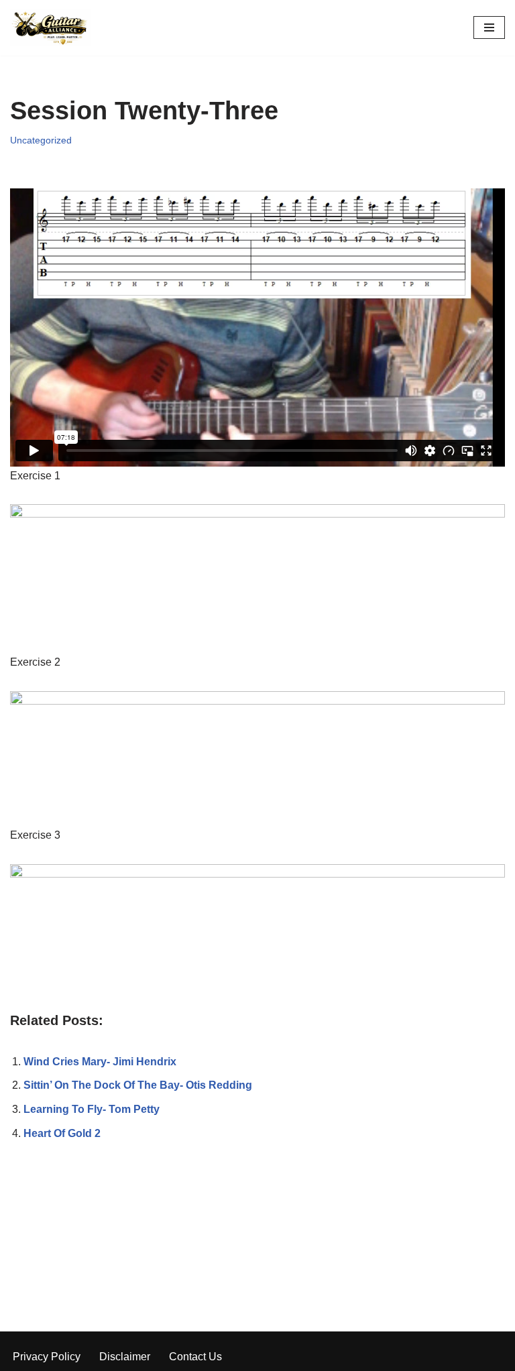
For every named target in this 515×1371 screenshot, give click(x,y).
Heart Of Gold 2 (62, 1133)
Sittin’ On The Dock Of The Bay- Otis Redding (137, 1085)
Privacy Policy (46, 1356)
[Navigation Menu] (489, 27)
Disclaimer (124, 1356)
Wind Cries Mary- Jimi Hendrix (99, 1061)
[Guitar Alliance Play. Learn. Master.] (50, 27)
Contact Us (195, 1356)
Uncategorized (41, 140)
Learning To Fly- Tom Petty (91, 1109)
